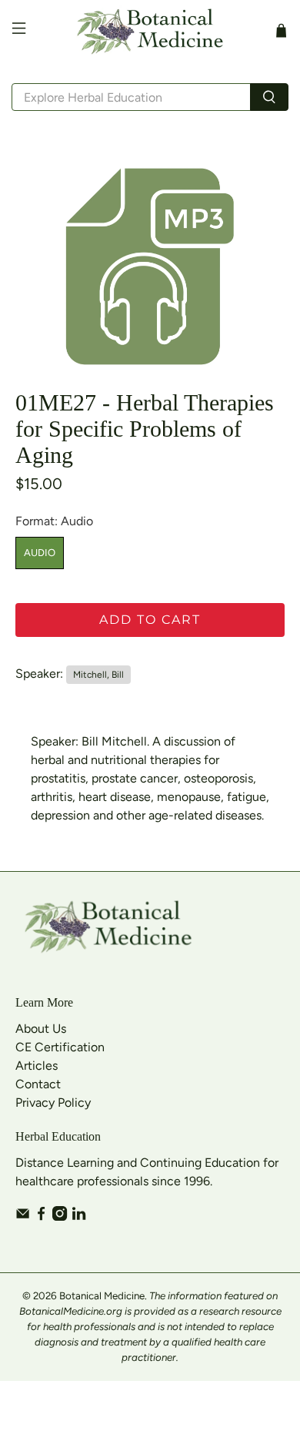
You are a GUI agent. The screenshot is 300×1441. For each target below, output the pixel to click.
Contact (38, 1084)
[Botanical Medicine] (150, 30)
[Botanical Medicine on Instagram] (59, 1216)
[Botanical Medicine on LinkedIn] (79, 1216)
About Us (40, 1028)
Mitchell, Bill (98, 674)
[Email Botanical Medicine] (22, 1216)
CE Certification (60, 1047)
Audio (39, 552)
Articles (36, 1065)
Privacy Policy (53, 1102)
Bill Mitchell (114, 741)
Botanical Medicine (102, 1295)
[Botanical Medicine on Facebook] (41, 1216)
